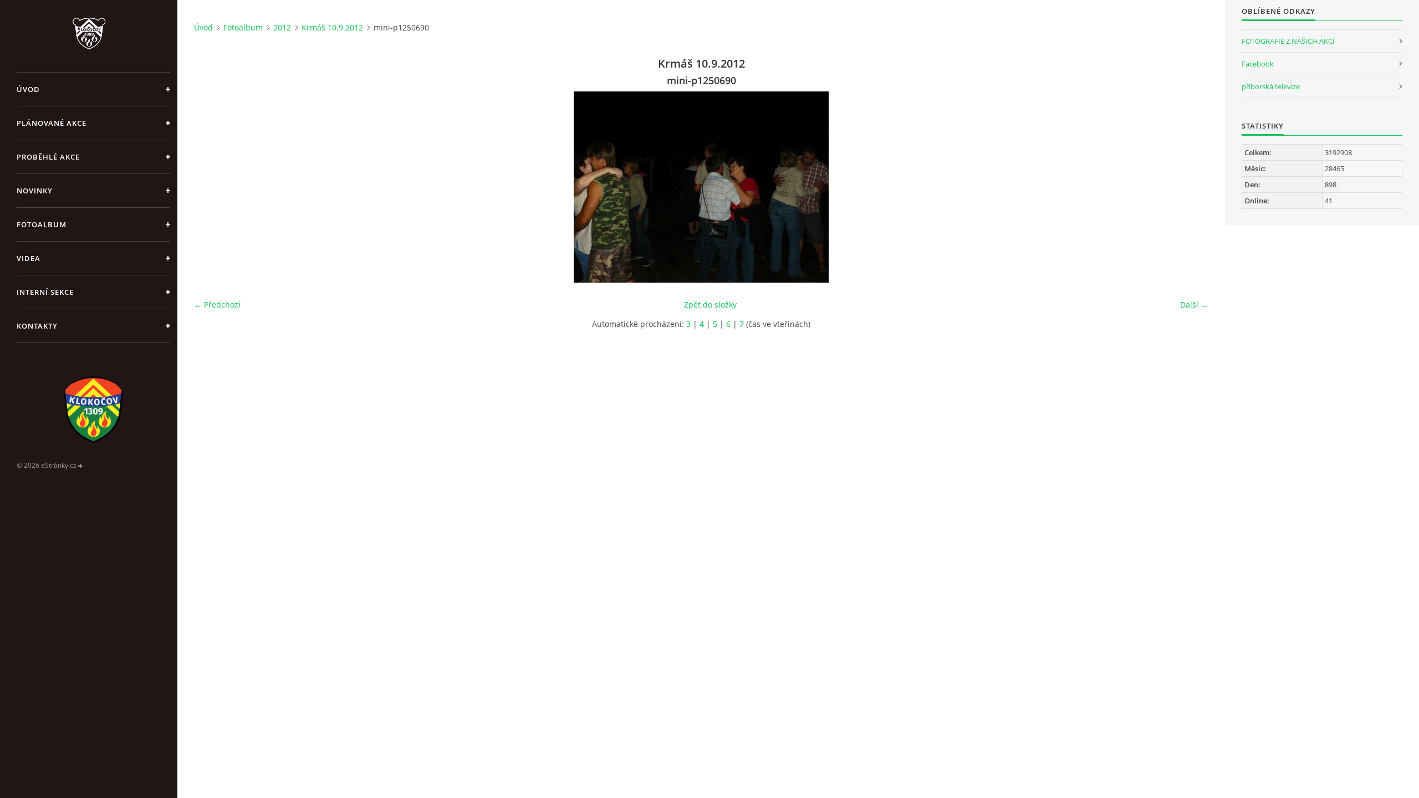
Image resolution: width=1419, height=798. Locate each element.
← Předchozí (217, 304)
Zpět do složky (710, 304)
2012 (282, 27)
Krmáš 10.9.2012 (332, 27)
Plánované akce (51, 123)
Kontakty (37, 326)
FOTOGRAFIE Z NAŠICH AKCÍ (1288, 41)
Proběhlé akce (48, 157)
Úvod (28, 89)
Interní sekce (45, 292)
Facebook (1258, 64)
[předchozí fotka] (212, 187)
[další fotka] (1190, 187)
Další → (1194, 304)
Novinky (35, 191)
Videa (28, 258)
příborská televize (1271, 86)
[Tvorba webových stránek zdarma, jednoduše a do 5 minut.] (80, 466)
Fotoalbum (42, 224)
